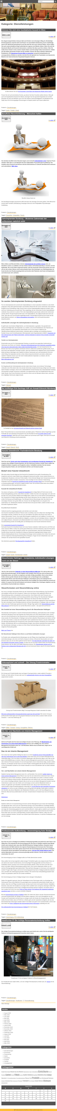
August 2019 (7, 1034)
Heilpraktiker (16, 215)
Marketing (41, 1075)
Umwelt (25, 554)
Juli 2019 (6, 1036)
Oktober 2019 (7, 1030)
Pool (31, 1078)
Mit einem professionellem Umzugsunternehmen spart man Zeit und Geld (20, 714)
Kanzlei (13, 554)
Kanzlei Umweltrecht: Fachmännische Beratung (22, 451)
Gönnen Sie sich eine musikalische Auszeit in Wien (23, 30)
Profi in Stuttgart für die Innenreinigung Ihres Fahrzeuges (24, 903)
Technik (6, 1061)
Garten (6, 1056)
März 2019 (7, 1043)
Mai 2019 (6, 1039)
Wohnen (30, 727)
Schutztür (3, 1080)
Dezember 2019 (8, 1027)
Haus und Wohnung (28, 10)
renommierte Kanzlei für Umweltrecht (14, 525)
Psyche (22, 215)
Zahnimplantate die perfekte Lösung (35, 264)
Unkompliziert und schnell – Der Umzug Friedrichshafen (25, 662)
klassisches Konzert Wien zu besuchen (22, 53)
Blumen (21, 1071)
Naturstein (3, 1078)
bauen (8, 1071)
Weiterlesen (4, 797)
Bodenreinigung (26, 1071)
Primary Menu (1, 1)
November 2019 (8, 1029)
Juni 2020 (6, 1016)
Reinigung (51, 1078)
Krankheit (35, 1074)
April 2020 (7, 1020)
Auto (6, 1071)
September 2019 (8, 1032)
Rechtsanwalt (18, 554)
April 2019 (7, 1041)
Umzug (18, 727)
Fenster (3, 1074)
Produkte (6, 1059)
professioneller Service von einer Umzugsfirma (39, 675)
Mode (45, 1074)
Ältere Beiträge (5, 1003)
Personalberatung (29, 1000)
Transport (12, 727)
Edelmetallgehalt (35, 1071)
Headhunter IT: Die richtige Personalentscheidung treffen (26, 920)
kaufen (8, 110)
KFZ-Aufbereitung (19, 917)
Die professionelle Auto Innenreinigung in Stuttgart (14, 907)
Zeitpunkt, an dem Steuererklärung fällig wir (27, 571)
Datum (30, 1071)
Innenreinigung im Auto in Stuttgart (14, 894)
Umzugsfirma (23, 727)
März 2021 (7, 1014)
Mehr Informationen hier (7, 359)
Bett (18, 1071)
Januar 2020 (7, 1025)
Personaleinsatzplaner (12, 1078)
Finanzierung (7, 1054)
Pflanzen (27, 1078)
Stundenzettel (15, 1080)
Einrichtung (7, 1052)
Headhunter (19, 1000)
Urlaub (17, 110)
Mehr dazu (15, 166)
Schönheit (7, 1080)
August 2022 (7, 1013)
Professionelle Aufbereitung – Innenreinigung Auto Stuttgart (27, 831)
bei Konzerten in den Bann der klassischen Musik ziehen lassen (35, 91)
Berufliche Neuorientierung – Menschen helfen (21, 114)
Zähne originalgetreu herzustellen (25, 317)
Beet (16, 1071)
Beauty (12, 1071)
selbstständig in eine (40, 161)
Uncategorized (8, 1063)
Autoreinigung (10, 917)
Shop (11, 1080)
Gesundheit (9, 215)
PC (7, 1078)
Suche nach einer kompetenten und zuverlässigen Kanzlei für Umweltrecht (32, 461)
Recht (17, 447)
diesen (48, 981)
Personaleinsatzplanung (20, 1078)
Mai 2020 (6, 1018)
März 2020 (7, 1022)
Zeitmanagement (4, 1082)
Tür (30, 1080)
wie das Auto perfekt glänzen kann (41, 850)
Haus (17, 1074)
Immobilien (7, 1057)
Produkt (12, 110)
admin (52, 36)
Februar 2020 (7, 1023)
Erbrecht (13, 447)
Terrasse (20, 1080)
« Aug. (28, 1104)
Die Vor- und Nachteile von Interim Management (22, 731)
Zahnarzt (8, 385)
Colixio (41, 1109)
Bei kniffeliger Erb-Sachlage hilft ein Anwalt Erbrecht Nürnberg (28, 388)
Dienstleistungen (11, 107)
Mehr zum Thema (6, 630)
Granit (12, 1074)
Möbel (7, 727)
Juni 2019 (6, 1037)
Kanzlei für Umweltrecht (24, 492)
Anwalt (8, 447)
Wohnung (47, 1081)
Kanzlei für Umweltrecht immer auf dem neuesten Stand (27, 481)
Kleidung (30, 1075)
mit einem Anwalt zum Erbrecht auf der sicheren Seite (28, 428)
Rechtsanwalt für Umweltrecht (23, 541)
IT (23, 1000)
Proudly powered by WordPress (22, 1109)
